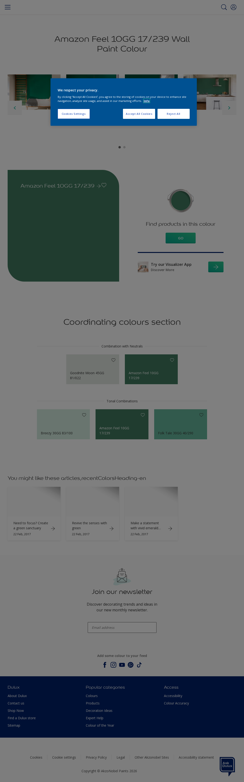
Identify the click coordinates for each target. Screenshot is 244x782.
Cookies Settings (74, 113)
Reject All (173, 113)
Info (147, 101)
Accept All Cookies (139, 113)
